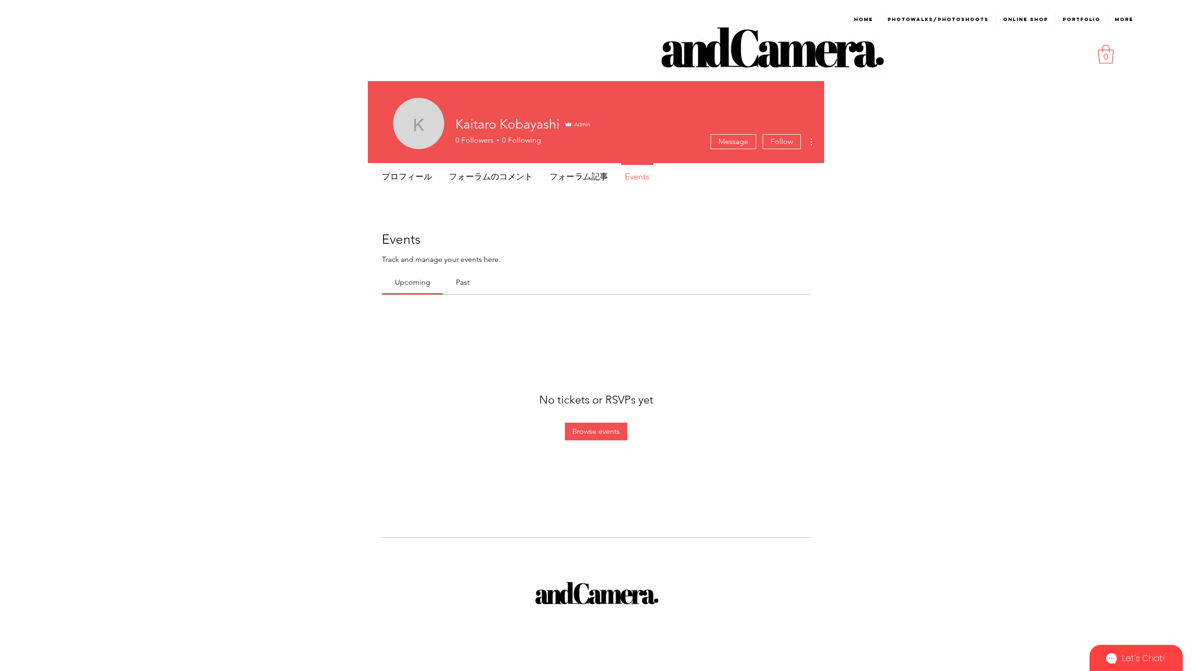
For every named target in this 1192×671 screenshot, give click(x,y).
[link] (412, 282)
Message (733, 141)
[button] (1106, 54)
